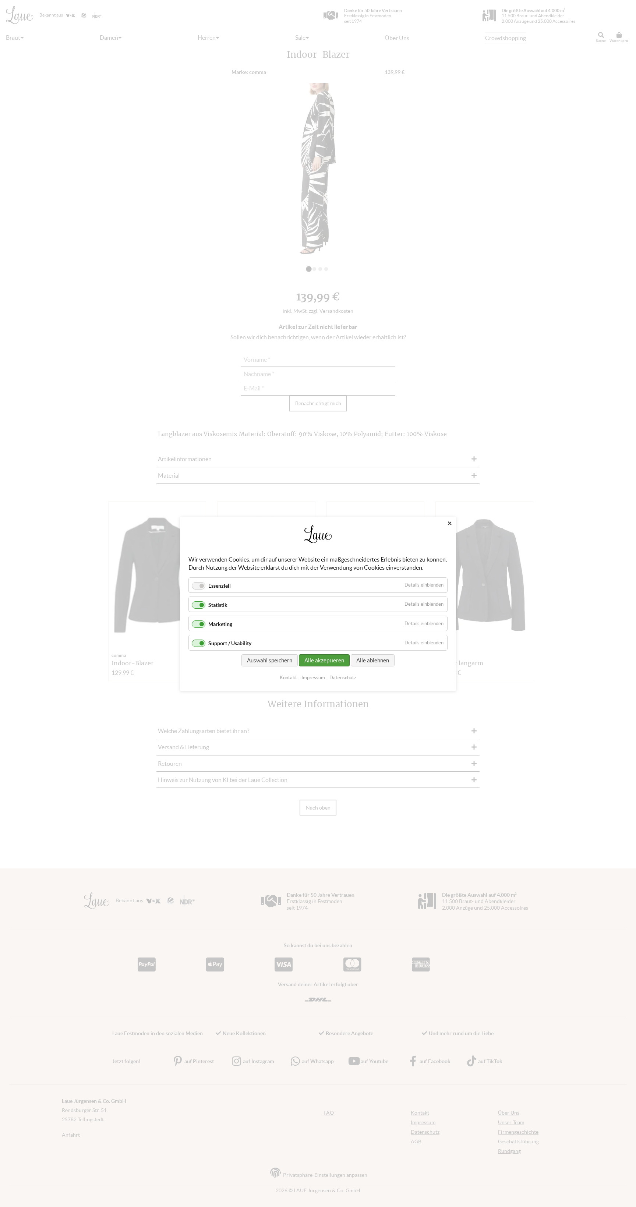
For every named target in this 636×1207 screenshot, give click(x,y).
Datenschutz (342, 677)
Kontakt (288, 677)
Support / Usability (229, 643)
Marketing (220, 624)
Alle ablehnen (372, 660)
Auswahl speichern (269, 660)
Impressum (313, 677)
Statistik (217, 605)
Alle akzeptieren (324, 660)
